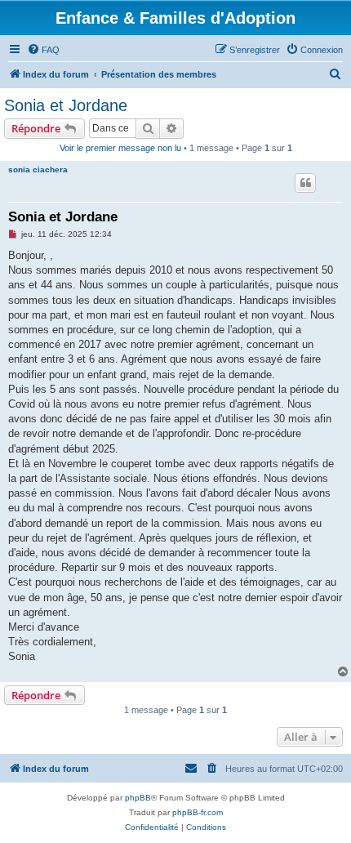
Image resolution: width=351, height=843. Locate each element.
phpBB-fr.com (197, 812)
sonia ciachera (38, 169)
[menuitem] (43, 50)
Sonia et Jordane (65, 105)
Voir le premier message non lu (120, 148)
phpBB (138, 797)
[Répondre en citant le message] (305, 183)
